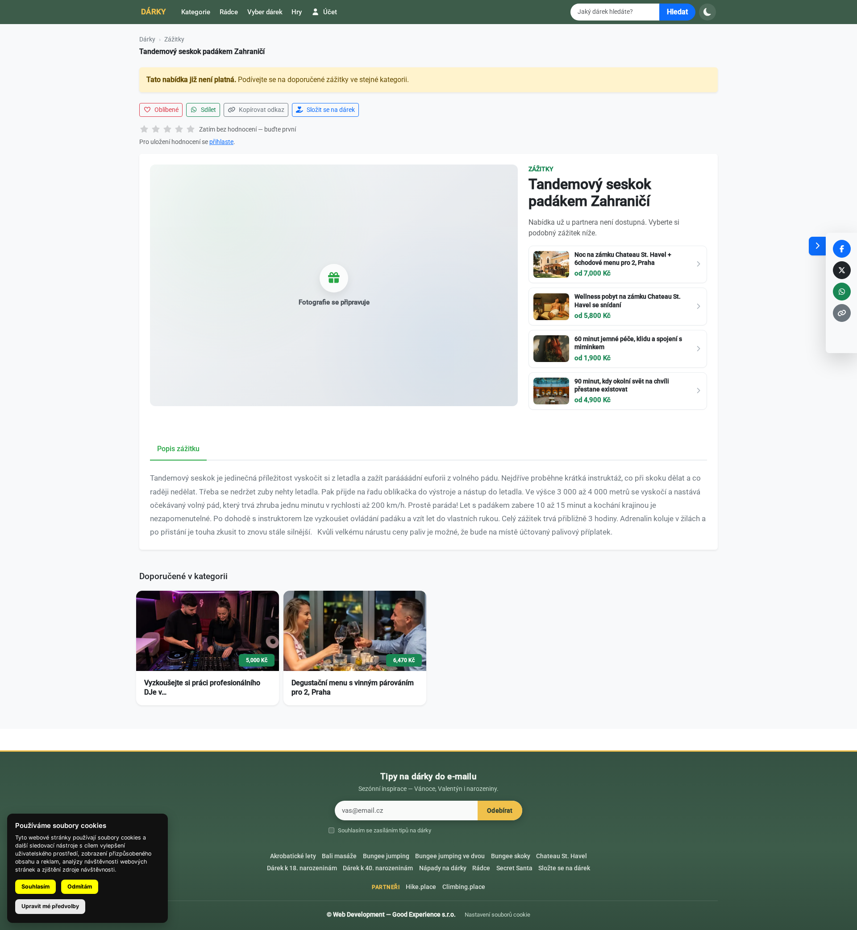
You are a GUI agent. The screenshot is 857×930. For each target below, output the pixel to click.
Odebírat (499, 811)
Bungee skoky (510, 856)
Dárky (153, 11)
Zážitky (174, 39)
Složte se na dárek (564, 868)
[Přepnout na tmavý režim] (707, 12)
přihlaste (221, 141)
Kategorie (195, 12)
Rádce (229, 12)
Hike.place (421, 887)
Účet (329, 12)
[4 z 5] (179, 130)
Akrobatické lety (293, 856)
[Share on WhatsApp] (842, 291)
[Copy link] (842, 313)
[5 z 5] (191, 130)
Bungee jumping (386, 856)
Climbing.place (463, 887)
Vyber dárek (265, 12)
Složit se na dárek (330, 109)
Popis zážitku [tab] (178, 448)
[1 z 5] (144, 130)
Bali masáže (339, 856)
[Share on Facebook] (842, 249)
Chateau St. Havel (561, 856)
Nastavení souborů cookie (497, 914)
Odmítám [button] (79, 886)
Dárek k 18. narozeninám (302, 868)
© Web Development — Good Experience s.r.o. (391, 914)
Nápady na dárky (442, 868)
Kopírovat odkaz (260, 109)
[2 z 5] (156, 130)
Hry (296, 12)
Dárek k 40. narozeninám (378, 868)
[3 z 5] (167, 130)
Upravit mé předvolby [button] (50, 906)
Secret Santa (514, 868)
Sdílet (208, 109)
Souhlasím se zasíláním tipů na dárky (384, 830)
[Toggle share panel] (817, 246)
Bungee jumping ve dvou (450, 856)
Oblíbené (166, 109)
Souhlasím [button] (35, 886)
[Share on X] (842, 270)
